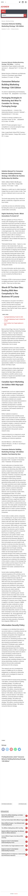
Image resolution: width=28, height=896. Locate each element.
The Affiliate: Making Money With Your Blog (12, 828)
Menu (3, 11)
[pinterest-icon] (25, 2)
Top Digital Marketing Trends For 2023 (13, 317)
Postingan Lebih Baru (7, 803)
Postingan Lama (22, 803)
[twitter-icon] (19, 2)
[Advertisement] (14, 46)
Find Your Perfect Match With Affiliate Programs (13, 820)
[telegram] (19, 749)
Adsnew (5, 7)
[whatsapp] (15, 749)
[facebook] (3, 749)
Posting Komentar (15, 29)
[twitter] (7, 749)
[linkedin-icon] (22, 2)
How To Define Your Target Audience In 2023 (13, 845)
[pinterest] (11, 749)
